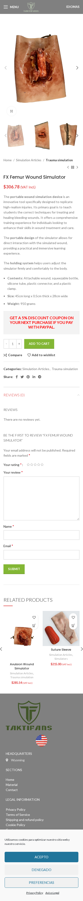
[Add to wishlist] (34, 617)
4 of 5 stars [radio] (38, 464)
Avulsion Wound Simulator (22, 666)
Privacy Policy (34, 893)
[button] (34, 625)
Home (7, 160)
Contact (12, 790)
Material (12, 785)
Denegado (41, 870)
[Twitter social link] (22, 377)
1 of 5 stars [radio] (28, 464)
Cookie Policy (15, 825)
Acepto (41, 857)
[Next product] (77, 167)
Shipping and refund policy (25, 820)
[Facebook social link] (16, 377)
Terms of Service (18, 815)
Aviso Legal (52, 893)
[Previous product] (68, 167)
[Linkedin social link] (34, 377)
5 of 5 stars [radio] (42, 464)
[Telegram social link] (40, 377)
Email (8, 545)
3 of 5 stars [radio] (35, 464)
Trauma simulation (59, 160)
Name (8, 526)
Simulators (61, 658)
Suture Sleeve (61, 650)
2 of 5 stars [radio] (31, 464)
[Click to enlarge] (11, 111)
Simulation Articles (29, 160)
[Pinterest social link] (28, 377)
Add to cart (39, 344)
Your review (13, 472)
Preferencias (41, 882)
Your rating (12, 464)
